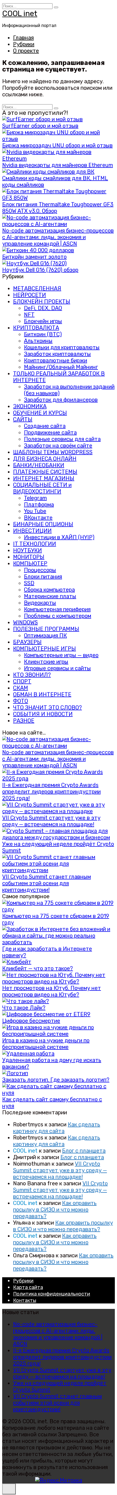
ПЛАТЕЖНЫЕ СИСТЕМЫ (45, 472)
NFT (29, 314)
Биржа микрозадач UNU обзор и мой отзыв (57, 145)
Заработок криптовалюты (57, 354)
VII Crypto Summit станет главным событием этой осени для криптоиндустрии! (46, 883)
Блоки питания (43, 576)
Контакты (24, 1300)
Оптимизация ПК (45, 635)
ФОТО (20, 701)
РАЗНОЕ (23, 720)
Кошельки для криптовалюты (62, 347)
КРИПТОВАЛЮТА (36, 327)
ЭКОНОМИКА (30, 406)
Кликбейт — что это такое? (37, 968)
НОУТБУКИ (27, 550)
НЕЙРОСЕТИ (29, 295)
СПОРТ (22, 681)
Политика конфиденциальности (51, 1294)
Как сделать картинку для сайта (56, 1127)
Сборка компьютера (49, 589)
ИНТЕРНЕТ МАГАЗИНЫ (43, 478)
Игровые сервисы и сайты (57, 668)
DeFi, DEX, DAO (43, 308)
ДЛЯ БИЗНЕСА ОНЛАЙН (44, 458)
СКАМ (20, 688)
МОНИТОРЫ (28, 557)
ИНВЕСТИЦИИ (32, 530)
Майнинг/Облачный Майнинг (61, 367)
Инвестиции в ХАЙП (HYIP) (59, 537)
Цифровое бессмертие (31, 1020)
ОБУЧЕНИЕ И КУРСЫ (40, 413)
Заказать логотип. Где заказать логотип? (55, 1079)
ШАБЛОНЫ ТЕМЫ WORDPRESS (53, 452)
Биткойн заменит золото (34, 256)
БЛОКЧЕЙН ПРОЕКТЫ (41, 301)
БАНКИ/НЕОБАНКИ (38, 465)
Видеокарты (40, 602)
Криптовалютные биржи (55, 360)
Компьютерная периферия (57, 609)
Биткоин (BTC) (43, 334)
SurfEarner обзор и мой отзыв (40, 126)
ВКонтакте (38, 517)
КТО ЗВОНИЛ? (32, 675)
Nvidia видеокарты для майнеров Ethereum (57, 165)
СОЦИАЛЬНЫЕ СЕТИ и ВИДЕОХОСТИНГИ (42, 488)
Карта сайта (28, 1287)
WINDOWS (25, 622)
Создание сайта (45, 426)
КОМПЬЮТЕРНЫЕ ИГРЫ (44, 648)
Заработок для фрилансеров (61, 399)
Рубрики (23, 44)
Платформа (39, 504)
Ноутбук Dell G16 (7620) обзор (40, 270)
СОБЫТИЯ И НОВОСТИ (43, 714)
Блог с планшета (84, 1150)
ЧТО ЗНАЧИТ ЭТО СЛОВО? (47, 707)
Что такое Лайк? (23, 1007)
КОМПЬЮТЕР (30, 563)
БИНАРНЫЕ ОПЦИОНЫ (43, 524)
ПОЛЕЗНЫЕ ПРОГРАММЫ (46, 629)
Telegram (35, 498)
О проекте (26, 50)
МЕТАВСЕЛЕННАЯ (37, 288)
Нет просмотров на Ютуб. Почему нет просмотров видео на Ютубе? (51, 991)
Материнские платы (50, 596)
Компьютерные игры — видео (61, 655)
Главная (23, 37)
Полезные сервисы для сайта (62, 439)
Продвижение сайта (50, 432)
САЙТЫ (22, 419)
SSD (29, 583)
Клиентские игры (46, 661)
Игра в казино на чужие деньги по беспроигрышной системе (46, 1043)
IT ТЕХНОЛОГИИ (34, 544)
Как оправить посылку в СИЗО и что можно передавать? (55, 1209)
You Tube (35, 511)
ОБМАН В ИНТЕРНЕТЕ (42, 694)
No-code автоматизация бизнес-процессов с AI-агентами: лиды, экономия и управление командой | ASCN (58, 237)
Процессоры (40, 570)
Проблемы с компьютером (57, 616)
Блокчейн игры (43, 321)
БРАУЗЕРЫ (27, 642)
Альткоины (38, 341)
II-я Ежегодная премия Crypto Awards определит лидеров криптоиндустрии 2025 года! (51, 791)
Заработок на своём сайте (58, 445)
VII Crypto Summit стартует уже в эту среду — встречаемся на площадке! (51, 821)
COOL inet (19, 13)
